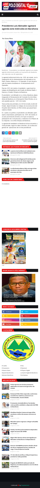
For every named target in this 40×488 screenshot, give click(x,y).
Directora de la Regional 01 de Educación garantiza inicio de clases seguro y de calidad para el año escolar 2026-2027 (23, 160)
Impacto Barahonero (7, 373)
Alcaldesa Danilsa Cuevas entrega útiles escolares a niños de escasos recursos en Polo (23, 414)
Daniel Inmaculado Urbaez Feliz (11, 32)
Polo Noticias (24, 375)
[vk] (29, 320)
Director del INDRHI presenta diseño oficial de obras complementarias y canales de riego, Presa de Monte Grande (23, 447)
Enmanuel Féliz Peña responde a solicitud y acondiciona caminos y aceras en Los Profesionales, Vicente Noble (23, 395)
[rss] (11, 315)
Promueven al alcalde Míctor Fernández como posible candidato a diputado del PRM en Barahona (24, 405)
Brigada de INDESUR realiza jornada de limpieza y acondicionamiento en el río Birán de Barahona (24, 464)
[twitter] (29, 311)
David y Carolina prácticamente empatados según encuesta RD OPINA (23, 430)
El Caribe (4, 366)
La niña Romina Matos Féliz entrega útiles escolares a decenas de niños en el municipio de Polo (23, 170)
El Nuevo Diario (6, 370)
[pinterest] (29, 315)
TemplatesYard (25, 485)
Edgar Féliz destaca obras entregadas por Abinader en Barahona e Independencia (23, 438)
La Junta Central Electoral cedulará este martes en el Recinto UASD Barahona (22, 152)
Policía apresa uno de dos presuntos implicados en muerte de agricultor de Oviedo (22, 386)
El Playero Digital (25, 370)
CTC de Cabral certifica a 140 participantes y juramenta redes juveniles (23, 456)
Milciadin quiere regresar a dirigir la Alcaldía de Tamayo (24, 422)
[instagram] (11, 320)
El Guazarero (5, 368)
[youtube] (11, 324)
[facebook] (11, 311)
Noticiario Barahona (7, 375)
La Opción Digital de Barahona (28, 373)
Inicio (3, 20)
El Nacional (23, 368)
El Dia (22, 366)
